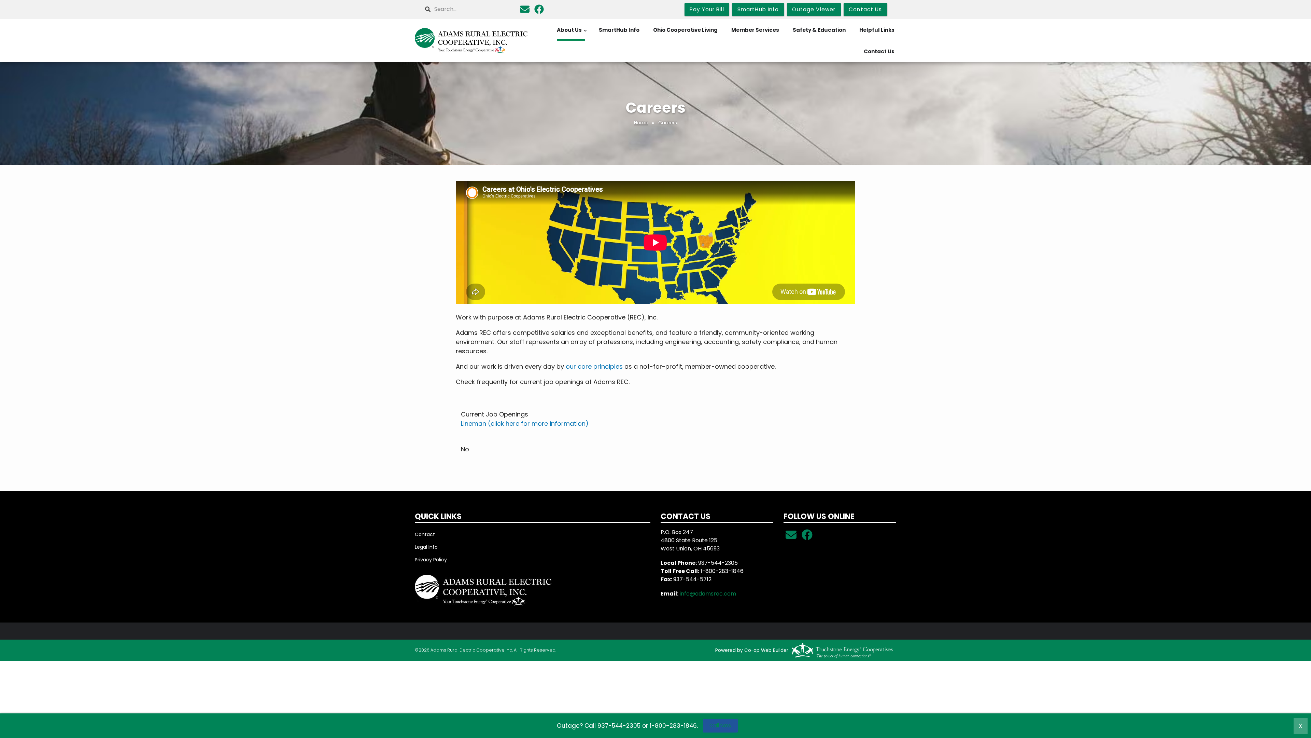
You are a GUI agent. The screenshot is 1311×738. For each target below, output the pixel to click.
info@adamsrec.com (708, 594)
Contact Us (879, 51)
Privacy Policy (431, 559)
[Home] (471, 40)
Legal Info (426, 547)
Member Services (755, 29)
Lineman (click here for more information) (525, 423)
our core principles (594, 366)
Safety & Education (819, 29)
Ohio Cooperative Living (685, 29)
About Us (572, 33)
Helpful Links (876, 29)
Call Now (720, 725)
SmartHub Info (619, 29)
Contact (425, 534)
